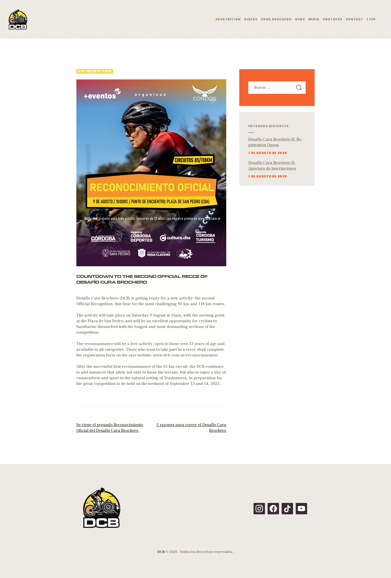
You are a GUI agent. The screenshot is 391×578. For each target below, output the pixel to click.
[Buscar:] (277, 87)
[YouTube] (301, 508)
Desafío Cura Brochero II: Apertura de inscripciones (272, 165)
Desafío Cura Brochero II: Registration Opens (275, 142)
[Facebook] (273, 508)
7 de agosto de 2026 (267, 153)
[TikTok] (287, 508)
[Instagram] (259, 508)
